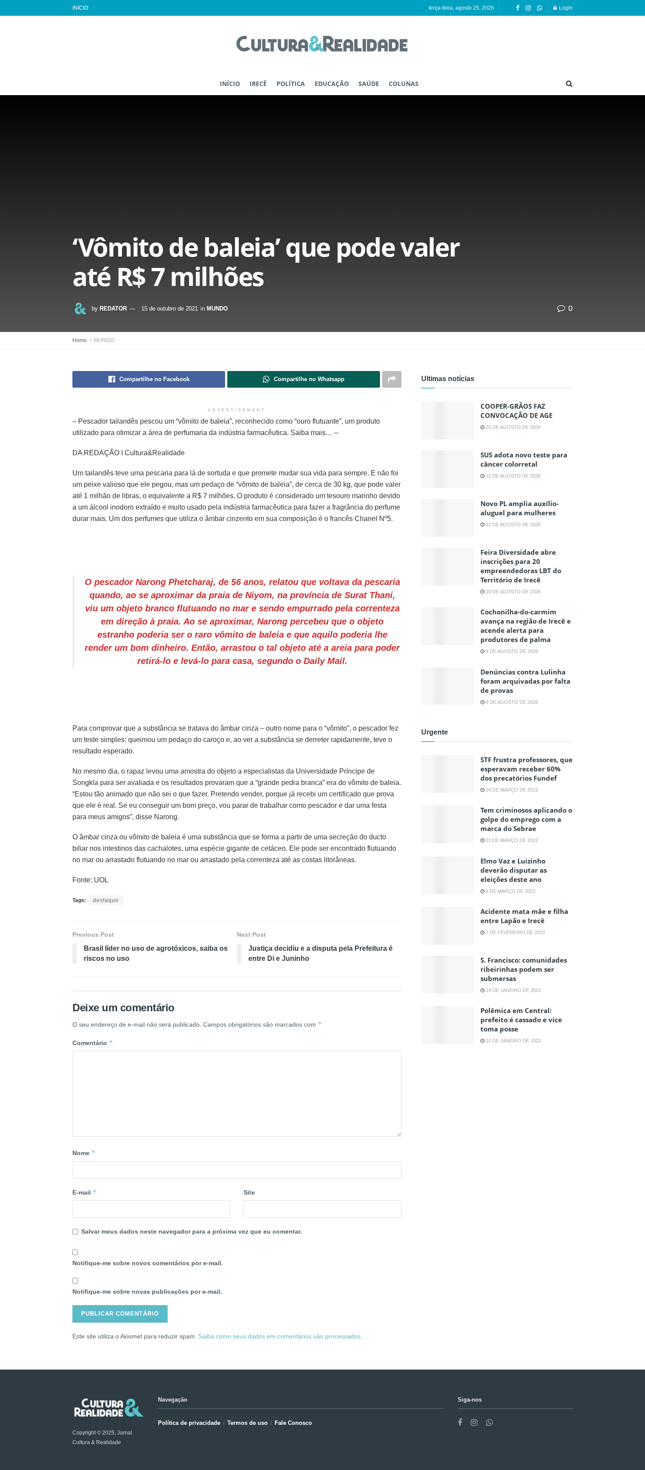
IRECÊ (258, 83)
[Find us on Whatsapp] (539, 8)
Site (249, 1192)
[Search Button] (569, 84)
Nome (84, 1153)
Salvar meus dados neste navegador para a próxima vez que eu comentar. (191, 1231)
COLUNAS (404, 83)
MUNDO (217, 308)
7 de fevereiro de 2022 (514, 932)
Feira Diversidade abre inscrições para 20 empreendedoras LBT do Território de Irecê (520, 566)
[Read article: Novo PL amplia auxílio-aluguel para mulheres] (447, 518)
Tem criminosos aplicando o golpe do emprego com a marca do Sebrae (526, 819)
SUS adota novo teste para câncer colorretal (523, 459)
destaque (106, 900)
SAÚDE (368, 83)
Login (565, 8)
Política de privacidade (189, 1423)
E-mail (84, 1192)
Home (79, 340)
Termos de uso (247, 1423)
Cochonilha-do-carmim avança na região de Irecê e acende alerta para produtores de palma (525, 625)
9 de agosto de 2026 (511, 651)
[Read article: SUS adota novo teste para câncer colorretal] (447, 469)
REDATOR (113, 308)
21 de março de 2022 (511, 840)
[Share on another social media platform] (391, 379)
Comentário (92, 1042)
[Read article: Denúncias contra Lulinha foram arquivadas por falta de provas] (447, 686)
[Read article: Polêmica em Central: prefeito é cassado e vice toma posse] (447, 1025)
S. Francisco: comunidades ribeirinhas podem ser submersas (523, 969)
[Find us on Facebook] (518, 8)
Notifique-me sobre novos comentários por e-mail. (147, 1263)
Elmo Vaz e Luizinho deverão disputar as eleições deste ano (513, 870)
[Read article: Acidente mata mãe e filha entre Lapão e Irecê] (447, 926)
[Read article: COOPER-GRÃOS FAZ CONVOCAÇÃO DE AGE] (447, 420)
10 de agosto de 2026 (512, 591)
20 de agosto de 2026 (512, 427)
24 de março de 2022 (511, 789)
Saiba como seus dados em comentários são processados (279, 1336)
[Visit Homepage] (322, 44)
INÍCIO (80, 8)
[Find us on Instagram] (528, 8)
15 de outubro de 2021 (169, 308)
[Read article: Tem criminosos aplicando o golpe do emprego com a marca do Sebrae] (447, 824)
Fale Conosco (293, 1423)
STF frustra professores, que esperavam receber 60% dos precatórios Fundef (526, 768)
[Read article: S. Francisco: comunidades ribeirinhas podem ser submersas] (447, 974)
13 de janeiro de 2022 (512, 1040)
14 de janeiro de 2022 (512, 990)
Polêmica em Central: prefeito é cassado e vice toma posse (521, 1019)
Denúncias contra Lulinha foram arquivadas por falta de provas (525, 681)
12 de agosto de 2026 (512, 475)
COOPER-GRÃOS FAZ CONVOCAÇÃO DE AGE (516, 411)
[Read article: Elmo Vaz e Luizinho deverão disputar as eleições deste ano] (447, 875)
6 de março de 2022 (509, 891)
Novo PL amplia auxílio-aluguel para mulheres (519, 508)
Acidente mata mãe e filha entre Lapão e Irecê (524, 916)
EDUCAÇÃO (332, 83)
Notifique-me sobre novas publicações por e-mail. (147, 1291)
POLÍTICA (290, 83)
